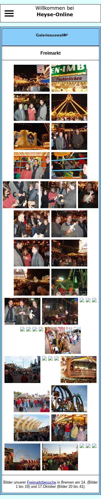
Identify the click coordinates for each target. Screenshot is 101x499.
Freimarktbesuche (41, 482)
